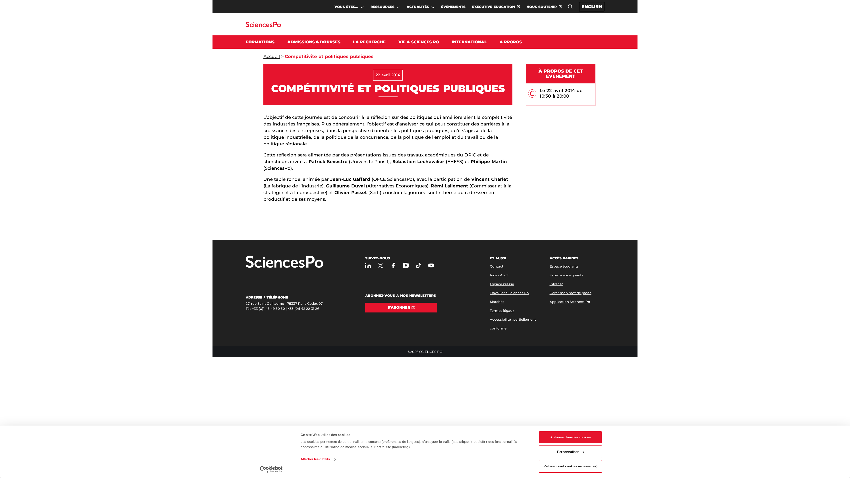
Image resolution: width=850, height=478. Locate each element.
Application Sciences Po (570, 302)
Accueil (271, 56)
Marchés (497, 302)
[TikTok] (418, 265)
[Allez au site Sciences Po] (263, 26)
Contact (496, 266)
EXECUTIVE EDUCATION (493, 7)
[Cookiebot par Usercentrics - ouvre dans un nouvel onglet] (271, 469)
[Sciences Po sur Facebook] (393, 265)
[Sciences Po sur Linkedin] (368, 265)
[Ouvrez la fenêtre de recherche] (570, 6)
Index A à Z (499, 275)
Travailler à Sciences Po (509, 293)
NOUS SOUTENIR (542, 7)
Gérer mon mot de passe (570, 293)
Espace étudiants (564, 266)
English (591, 6)
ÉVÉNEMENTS (453, 7)
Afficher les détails (315, 459)
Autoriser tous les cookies (570, 437)
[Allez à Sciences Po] (284, 262)
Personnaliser (568, 452)
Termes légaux (502, 310)
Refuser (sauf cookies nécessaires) (570, 466)
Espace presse (502, 284)
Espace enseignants (566, 275)
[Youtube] (431, 265)
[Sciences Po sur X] (380, 265)
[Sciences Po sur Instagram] (406, 265)
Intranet (556, 284)
